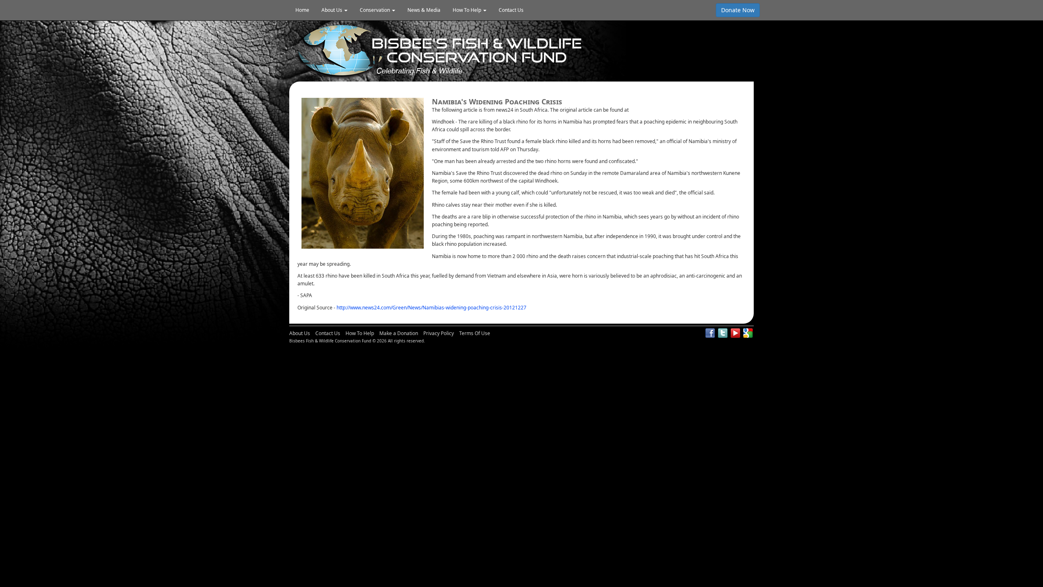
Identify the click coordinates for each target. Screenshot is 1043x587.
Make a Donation (398, 333)
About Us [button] (332, 10)
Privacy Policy (438, 333)
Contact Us (511, 10)
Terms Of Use (474, 333)
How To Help (359, 333)
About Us (299, 333)
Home (302, 10)
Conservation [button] (375, 10)
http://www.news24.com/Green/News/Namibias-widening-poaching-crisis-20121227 (431, 307)
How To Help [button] (467, 10)
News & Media (423, 10)
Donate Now (738, 10)
